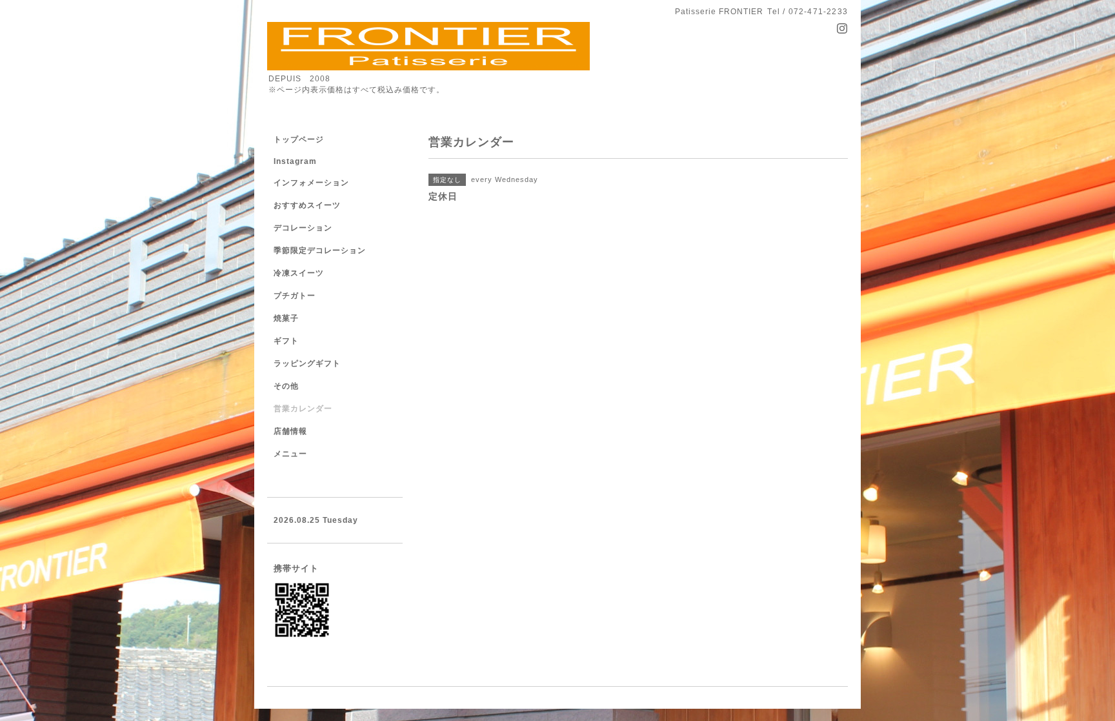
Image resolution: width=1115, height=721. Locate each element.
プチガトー (295, 295)
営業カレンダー (303, 408)
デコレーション (303, 227)
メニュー (290, 453)
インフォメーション (311, 182)
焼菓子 (286, 318)
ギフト (286, 340)
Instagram (295, 161)
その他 (286, 386)
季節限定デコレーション (320, 250)
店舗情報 (290, 431)
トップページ (299, 139)
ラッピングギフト (307, 363)
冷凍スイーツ (299, 273)
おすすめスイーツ (307, 205)
